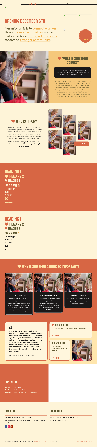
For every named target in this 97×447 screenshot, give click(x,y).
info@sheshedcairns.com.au (22, 390)
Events (42, 4)
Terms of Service (48, 441)
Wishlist (56, 336)
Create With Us (66, 4)
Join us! (83, 144)
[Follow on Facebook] (6, 426)
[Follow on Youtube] (12, 426)
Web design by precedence (84, 441)
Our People (78, 4)
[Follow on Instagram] (9, 426)
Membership (32, 4)
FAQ (47, 4)
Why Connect (54, 4)
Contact (88, 4)
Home (24, 4)
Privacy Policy (37, 441)
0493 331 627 (17, 388)
